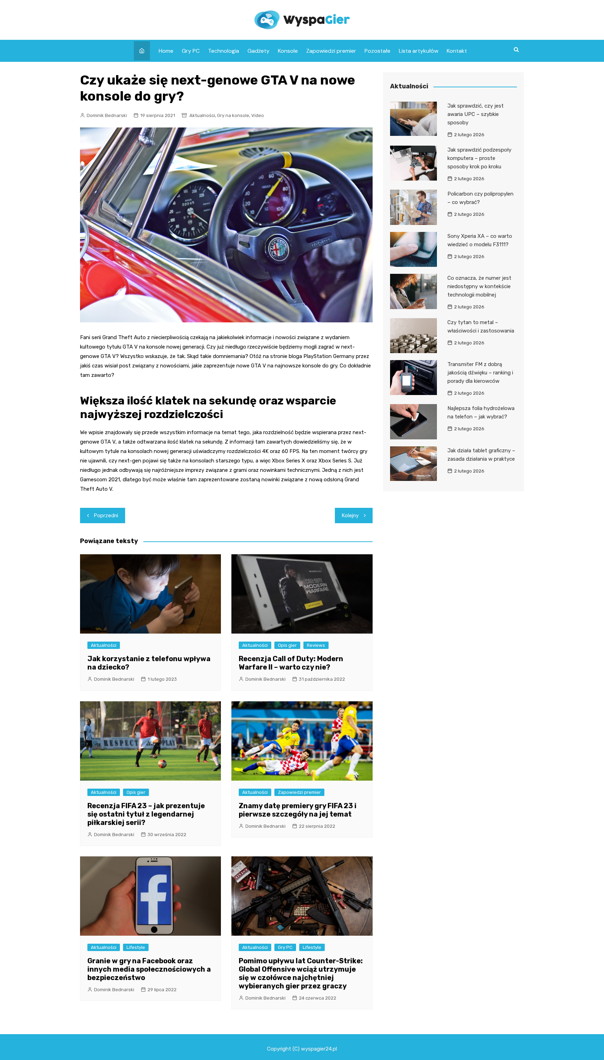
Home (166, 50)
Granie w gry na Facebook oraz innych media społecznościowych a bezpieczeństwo (149, 969)
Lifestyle (136, 947)
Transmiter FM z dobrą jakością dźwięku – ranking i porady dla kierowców (480, 372)
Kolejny (350, 515)
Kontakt (457, 50)
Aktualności (202, 115)
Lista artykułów (418, 50)
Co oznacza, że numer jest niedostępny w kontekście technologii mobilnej (479, 286)
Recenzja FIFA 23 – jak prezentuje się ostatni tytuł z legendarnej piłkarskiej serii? (146, 814)
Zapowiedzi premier (331, 50)
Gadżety (258, 50)
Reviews (316, 645)
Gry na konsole (233, 115)
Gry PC (191, 50)
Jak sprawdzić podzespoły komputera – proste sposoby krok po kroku (479, 158)
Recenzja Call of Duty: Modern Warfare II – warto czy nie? (291, 663)
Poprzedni (106, 515)
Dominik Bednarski (107, 115)
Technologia (223, 50)
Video (257, 115)
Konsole (288, 50)
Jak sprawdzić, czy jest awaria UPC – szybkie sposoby (475, 114)
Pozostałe (377, 50)
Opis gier (287, 645)
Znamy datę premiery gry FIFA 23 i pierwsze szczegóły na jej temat (298, 810)
